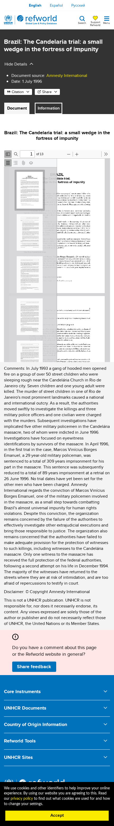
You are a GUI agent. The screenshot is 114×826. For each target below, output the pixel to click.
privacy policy (22, 799)
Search (82, 22)
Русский (78, 5)
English (35, 5)
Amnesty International (66, 75)
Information (49, 108)
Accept (57, 815)
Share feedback (34, 666)
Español (56, 5)
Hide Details (16, 64)
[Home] (30, 20)
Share (47, 91)
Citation (18, 91)
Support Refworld (95, 23)
